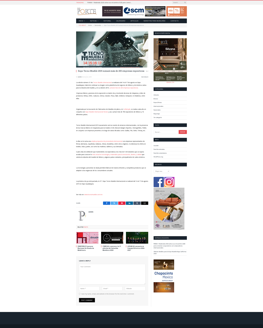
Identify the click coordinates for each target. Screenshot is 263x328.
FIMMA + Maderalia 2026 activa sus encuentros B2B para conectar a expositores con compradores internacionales (169, 246)
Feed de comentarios (160, 153)
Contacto (175, 21)
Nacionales (144, 77)
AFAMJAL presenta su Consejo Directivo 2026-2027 (136, 248)
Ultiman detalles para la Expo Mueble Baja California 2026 (106, 2)
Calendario (120, 21)
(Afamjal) (127, 109)
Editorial (107, 21)
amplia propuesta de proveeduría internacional (106, 141)
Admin (80, 77)
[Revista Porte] (87, 12)
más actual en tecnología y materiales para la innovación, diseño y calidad (117, 154)
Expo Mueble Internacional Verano (96, 112)
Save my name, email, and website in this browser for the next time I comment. (107, 294)
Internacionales (158, 106)
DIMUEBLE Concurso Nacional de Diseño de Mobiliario (86, 248)
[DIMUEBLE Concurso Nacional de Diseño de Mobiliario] (87, 238)
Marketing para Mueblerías (154, 21)
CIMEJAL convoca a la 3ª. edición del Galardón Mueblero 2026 (112, 248)
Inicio (81, 21)
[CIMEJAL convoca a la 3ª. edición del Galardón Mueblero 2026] (112, 238)
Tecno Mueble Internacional (102, 82)
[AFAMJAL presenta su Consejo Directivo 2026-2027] (137, 238)
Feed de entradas (159, 149)
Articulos (134, 21)
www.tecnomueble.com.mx (93, 194)
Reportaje (157, 114)
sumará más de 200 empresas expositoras (124, 88)
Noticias (93, 21)
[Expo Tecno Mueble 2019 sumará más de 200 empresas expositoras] (112, 49)
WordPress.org (158, 157)
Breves (156, 99)
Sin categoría (158, 117)
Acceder (156, 145)
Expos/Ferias (158, 102)
